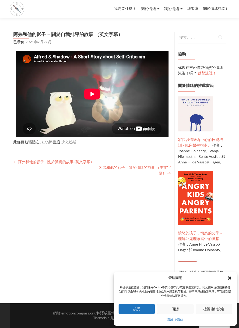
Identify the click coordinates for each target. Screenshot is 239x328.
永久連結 (68, 142)
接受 (136, 309)
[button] (229, 278)
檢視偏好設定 (213, 309)
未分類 (46, 142)
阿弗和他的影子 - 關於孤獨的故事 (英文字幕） (53, 162)
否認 (175, 309)
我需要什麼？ (125, 9)
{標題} (169, 319)
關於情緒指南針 (216, 9)
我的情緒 (171, 9)
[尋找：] (202, 37)
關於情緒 (148, 9)
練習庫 (192, 9)
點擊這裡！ (207, 73)
